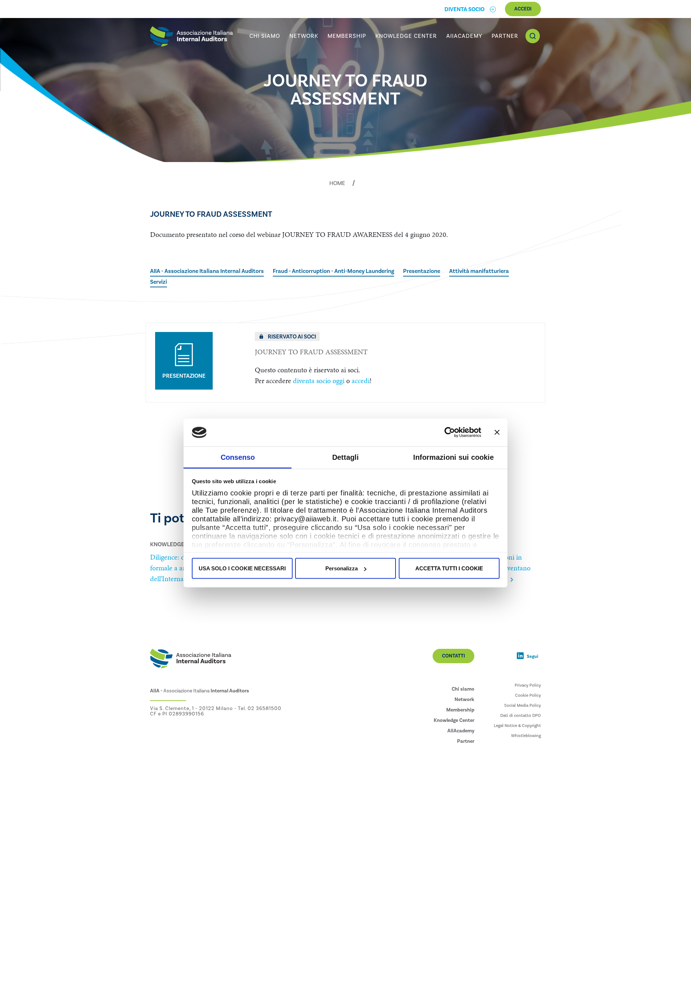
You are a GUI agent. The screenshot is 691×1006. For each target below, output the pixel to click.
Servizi (158, 282)
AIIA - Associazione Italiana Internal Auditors (207, 271)
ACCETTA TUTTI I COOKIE (449, 568)
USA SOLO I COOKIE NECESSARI (242, 568)
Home (337, 183)
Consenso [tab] (238, 457)
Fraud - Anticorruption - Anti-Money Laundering (333, 271)
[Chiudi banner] (497, 432)
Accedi (523, 9)
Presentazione (421, 271)
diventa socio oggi (318, 381)
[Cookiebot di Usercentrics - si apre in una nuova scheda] (449, 432)
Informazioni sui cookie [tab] (453, 457)
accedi (361, 381)
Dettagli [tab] (345, 457)
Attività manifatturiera (479, 271)
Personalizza (341, 568)
